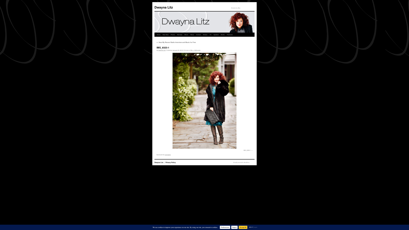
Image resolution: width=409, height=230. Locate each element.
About (192, 35)
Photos (173, 35)
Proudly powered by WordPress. (241, 162)
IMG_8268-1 (247, 150)
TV (210, 35)
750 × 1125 (193, 50)
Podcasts (230, 35)
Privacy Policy (171, 162)
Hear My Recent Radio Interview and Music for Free (176, 42)
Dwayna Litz (163, 7)
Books (223, 35)
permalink (168, 155)
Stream (205, 35)
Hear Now (165, 35)
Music (186, 35)
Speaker (216, 35)
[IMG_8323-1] (204, 101)
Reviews (179, 35)
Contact (198, 35)
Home (158, 35)
